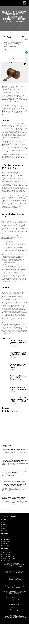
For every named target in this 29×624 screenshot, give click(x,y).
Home (3, 24)
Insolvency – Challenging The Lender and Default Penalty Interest (19, 388)
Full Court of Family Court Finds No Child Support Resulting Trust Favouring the (19, 365)
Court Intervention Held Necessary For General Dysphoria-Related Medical (19, 354)
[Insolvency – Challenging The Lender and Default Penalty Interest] (5, 390)
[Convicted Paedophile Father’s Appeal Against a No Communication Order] (5, 378)
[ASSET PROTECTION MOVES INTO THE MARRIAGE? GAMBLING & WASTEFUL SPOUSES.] (5, 343)
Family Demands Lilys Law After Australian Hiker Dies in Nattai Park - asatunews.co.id (14, 461)
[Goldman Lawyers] (5, 2)
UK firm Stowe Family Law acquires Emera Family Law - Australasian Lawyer (15, 450)
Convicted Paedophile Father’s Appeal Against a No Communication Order (18, 377)
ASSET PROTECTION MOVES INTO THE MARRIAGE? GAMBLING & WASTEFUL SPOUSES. (18, 342)
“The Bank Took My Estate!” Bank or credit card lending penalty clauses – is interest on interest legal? (19, 399)
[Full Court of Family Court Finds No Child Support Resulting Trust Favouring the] (5, 366)
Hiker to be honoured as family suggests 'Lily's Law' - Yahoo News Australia (14, 471)
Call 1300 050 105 (24, 2)
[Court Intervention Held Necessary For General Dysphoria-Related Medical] (5, 355)
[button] (26, 52)
